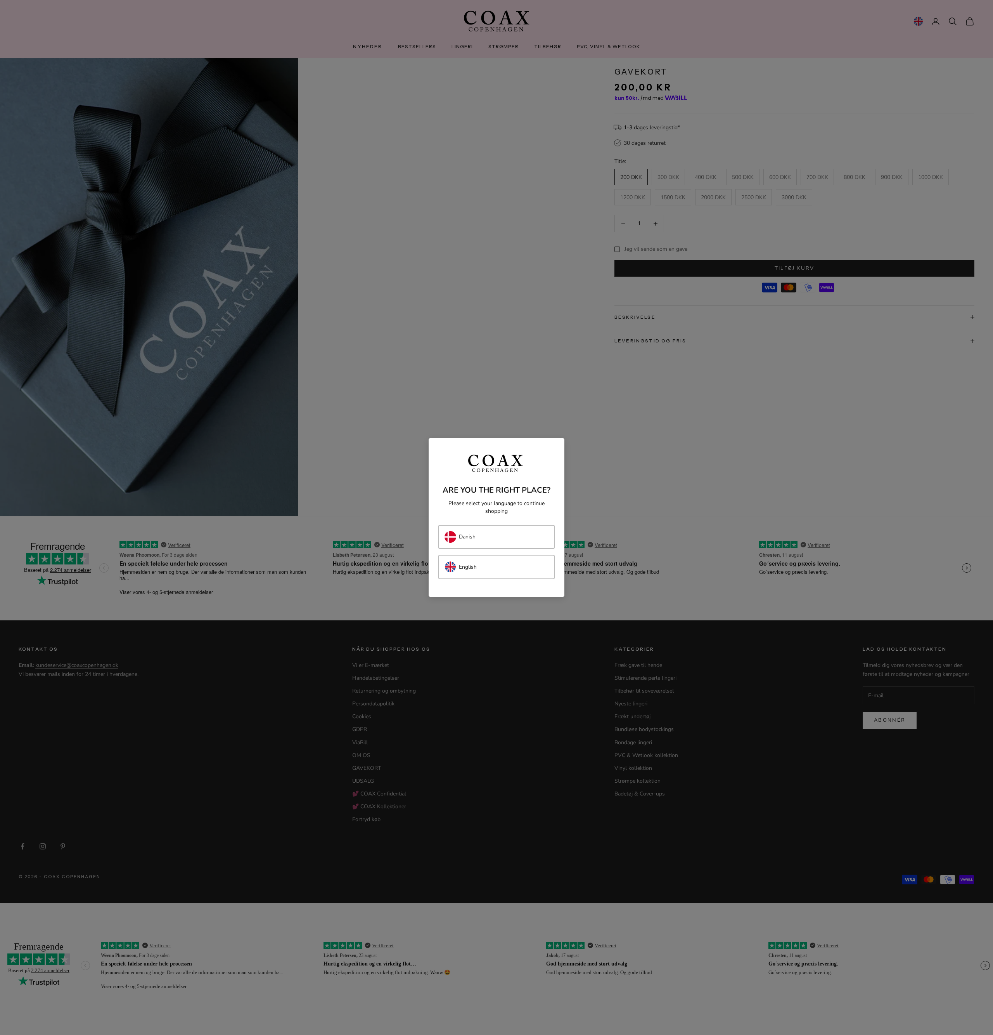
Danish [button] (467, 536)
